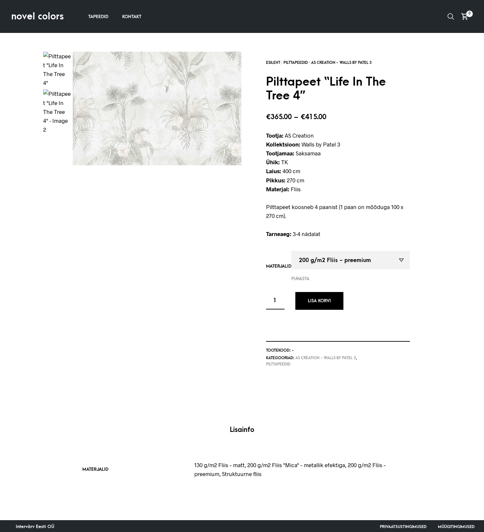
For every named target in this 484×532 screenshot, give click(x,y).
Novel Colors (37, 16)
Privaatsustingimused (403, 526)
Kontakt (131, 16)
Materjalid (278, 266)
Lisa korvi (319, 300)
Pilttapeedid (295, 63)
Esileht (273, 63)
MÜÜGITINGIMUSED (456, 526)
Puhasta (300, 279)
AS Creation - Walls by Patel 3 (341, 63)
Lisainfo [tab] (242, 430)
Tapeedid (98, 16)
